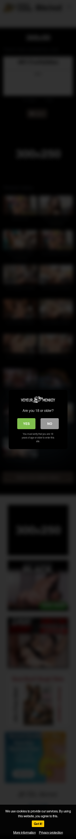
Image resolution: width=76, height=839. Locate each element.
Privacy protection (51, 832)
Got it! (38, 823)
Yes (26, 423)
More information (24, 832)
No (49, 423)
